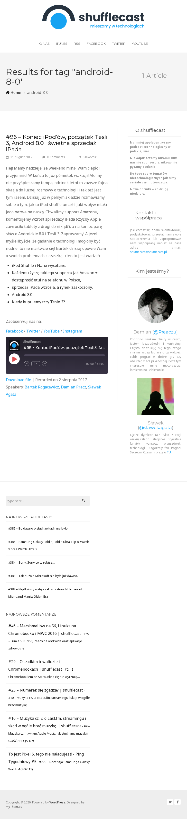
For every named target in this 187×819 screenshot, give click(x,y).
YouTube (140, 43)
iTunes (61, 43)
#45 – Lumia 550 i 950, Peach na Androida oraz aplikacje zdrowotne (48, 640)
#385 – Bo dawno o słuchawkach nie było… (39, 528)
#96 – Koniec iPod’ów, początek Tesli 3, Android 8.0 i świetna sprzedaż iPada (56, 143)
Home (15, 92)
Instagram (72, 331)
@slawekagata (155, 427)
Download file (18, 379)
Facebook (96, 43)
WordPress (57, 802)
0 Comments (56, 157)
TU (169, 452)
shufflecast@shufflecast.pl (148, 252)
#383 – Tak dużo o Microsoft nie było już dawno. (43, 576)
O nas (44, 43)
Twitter (118, 43)
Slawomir (90, 157)
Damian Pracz (73, 387)
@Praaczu (165, 332)
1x (35, 363)
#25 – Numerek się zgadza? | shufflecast (45, 690)
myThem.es (14, 807)
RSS (77, 43)
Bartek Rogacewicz (42, 387)
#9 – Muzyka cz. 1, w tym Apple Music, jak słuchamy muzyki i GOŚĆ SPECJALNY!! (49, 733)
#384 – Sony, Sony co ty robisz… (31, 562)
